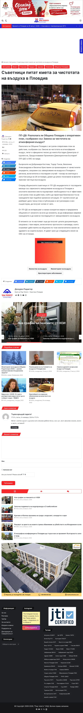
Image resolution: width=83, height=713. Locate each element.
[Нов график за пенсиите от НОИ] (7, 500)
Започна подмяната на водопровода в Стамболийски (41, 323)
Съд (64, 687)
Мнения (74, 666)
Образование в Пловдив (68, 673)
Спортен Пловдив (51, 687)
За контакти (6, 622)
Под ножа (75, 680)
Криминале (49, 666)
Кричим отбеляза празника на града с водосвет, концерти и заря (40, 515)
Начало (5, 62)
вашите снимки (50, 697)
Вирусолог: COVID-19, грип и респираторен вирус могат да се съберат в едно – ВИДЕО (13, 396)
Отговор (14, 427)
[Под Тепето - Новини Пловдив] (41, 20)
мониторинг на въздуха (61, 269)
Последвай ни (32, 628)
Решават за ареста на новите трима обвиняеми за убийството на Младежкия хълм (47, 524)
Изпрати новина (7, 625)
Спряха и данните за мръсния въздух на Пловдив (67, 368)
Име (3, 461)
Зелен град (60, 656)
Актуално (12, 62)
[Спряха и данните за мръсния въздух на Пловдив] (69, 358)
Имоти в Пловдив (51, 662)
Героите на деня (61, 645)
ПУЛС (64, 676)
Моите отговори (50, 669)
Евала (59, 649)
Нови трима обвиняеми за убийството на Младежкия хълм (33, 26)
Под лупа (48, 680)
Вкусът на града (65, 642)
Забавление (50, 652)
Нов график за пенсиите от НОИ (27, 497)
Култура (62, 666)
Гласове (23, 67)
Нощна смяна (50, 673)
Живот (70, 649)
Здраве (40, 67)
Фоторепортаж (50, 693)
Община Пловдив (61, 67)
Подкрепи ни (6, 628)
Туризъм (48, 690)
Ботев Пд (48, 638)
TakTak (4, 619)
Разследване (63, 683)
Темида (74, 687)
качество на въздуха (38, 269)
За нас (4, 613)
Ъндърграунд (64, 693)
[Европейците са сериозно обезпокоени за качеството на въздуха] (41, 385)
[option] (41, 322)
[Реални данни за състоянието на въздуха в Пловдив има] (41, 358)
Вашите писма (50, 642)
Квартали (65, 662)
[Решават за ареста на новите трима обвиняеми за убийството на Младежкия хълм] (7, 527)
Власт (15, 67)
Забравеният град (65, 652)
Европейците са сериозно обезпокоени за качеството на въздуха (40, 396)
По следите (49, 683)
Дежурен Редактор (23, 289)
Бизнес (70, 635)
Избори (73, 656)
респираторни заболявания (50, 273)
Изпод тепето (69, 659)
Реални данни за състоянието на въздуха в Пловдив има (40, 368)
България (41, 313)
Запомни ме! (7, 470)
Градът (32, 67)
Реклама (5, 616)
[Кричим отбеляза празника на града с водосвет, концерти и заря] (7, 518)
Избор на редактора (52, 659)
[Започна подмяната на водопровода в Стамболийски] (7, 509)
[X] (21, 295)
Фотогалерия (61, 690)
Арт (60, 635)
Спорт (75, 683)
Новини (49, 67)
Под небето (61, 680)
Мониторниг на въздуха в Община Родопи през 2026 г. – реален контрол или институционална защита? (13, 370)
